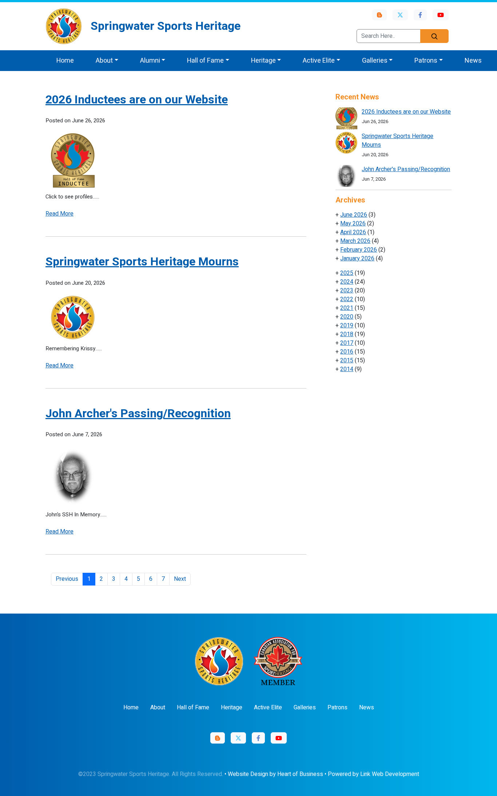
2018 (346, 334)
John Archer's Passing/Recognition (138, 413)
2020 (346, 316)
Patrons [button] (425, 61)
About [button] (104, 61)
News (473, 61)
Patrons (337, 707)
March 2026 (355, 241)
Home (65, 61)
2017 (346, 343)
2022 (346, 299)
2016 (346, 351)
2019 (346, 325)
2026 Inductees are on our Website (136, 99)
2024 (346, 281)
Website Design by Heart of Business (275, 774)
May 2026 (353, 223)
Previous (67, 579)
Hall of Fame (193, 707)
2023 (346, 290)
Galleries (305, 707)
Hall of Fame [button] (205, 61)
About (157, 707)
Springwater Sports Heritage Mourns (142, 261)
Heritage (231, 707)
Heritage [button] (263, 61)
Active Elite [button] (319, 61)
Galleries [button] (374, 61)
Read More (59, 213)
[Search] (434, 36)
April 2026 (353, 232)
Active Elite (268, 707)
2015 (346, 360)
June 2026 (353, 214)
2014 (346, 369)
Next (180, 579)
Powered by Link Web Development (373, 774)
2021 (346, 308)
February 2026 (358, 249)
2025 (346, 273)
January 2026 (357, 258)
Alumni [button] (150, 61)
